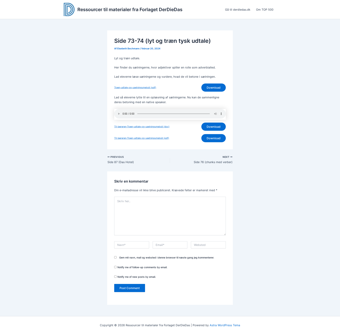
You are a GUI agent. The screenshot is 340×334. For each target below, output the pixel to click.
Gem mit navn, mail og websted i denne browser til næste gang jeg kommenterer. (166, 257)
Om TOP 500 (264, 9)
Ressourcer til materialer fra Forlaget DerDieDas (129, 9)
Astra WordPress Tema (225, 325)
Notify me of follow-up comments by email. (142, 267)
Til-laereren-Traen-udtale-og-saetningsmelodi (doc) (141, 126)
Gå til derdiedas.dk (237, 9)
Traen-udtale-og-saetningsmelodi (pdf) (135, 87)
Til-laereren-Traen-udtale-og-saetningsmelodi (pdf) (141, 138)
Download (213, 87)
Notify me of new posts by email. (136, 276)
